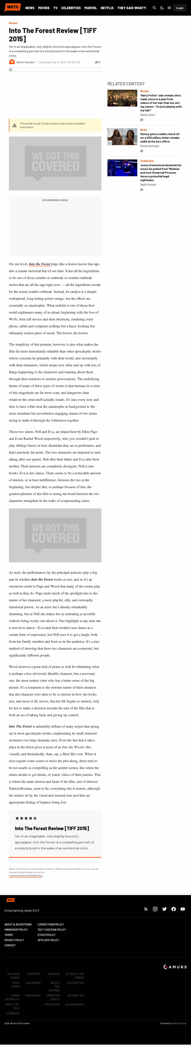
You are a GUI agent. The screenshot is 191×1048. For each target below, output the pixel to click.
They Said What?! (132, 8)
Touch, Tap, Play (12, 1006)
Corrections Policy (51, 924)
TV (55, 8)
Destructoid (75, 982)
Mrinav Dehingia (149, 146)
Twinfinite (34, 973)
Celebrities (71, 8)
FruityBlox (52, 1004)
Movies (44, 8)
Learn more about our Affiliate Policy (25, 875)
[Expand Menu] (169, 8)
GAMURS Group (179, 1023)
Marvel (90, 8)
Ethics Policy (46, 934)
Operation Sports (53, 997)
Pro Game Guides (13, 975)
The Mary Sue (75, 995)
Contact (10, 945)
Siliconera (33, 982)
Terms (8, 934)
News (30, 8)
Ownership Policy (16, 929)
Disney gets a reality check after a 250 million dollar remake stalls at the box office (160, 137)
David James (147, 114)
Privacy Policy (14, 940)
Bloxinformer (74, 1004)
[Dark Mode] (162, 8)
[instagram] (155, 909)
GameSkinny (33, 995)
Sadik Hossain (148, 184)
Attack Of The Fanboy (75, 975)
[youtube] (183, 909)
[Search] (154, 8)
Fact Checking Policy (52, 929)
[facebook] (173, 909)
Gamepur (54, 973)
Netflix (107, 8)
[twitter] (164, 909)
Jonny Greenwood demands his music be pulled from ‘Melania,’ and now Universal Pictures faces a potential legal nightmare (160, 172)
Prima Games (15, 984)
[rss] (146, 909)
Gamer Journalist (12, 997)
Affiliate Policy (48, 940)
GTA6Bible (13, 1013)
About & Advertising (18, 924)
